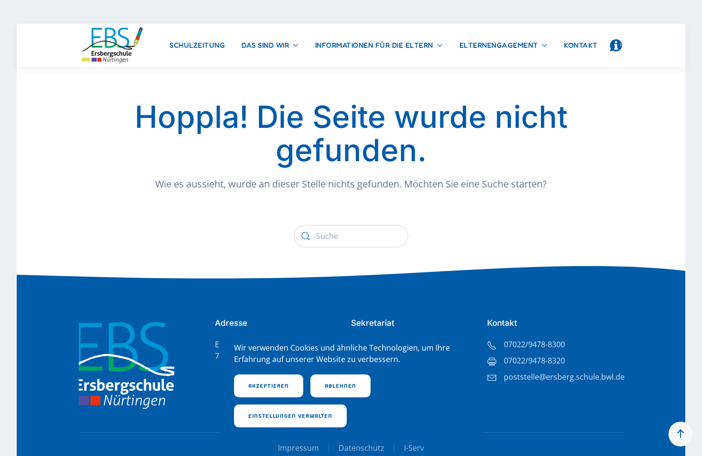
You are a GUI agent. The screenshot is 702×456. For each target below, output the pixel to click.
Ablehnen (340, 386)
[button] (616, 45)
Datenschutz (361, 448)
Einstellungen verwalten (290, 416)
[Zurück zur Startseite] (112, 45)
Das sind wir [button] (265, 45)
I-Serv (414, 448)
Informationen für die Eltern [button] (374, 45)
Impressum (298, 448)
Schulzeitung (197, 45)
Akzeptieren (268, 386)
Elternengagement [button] (498, 45)
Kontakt (581, 45)
